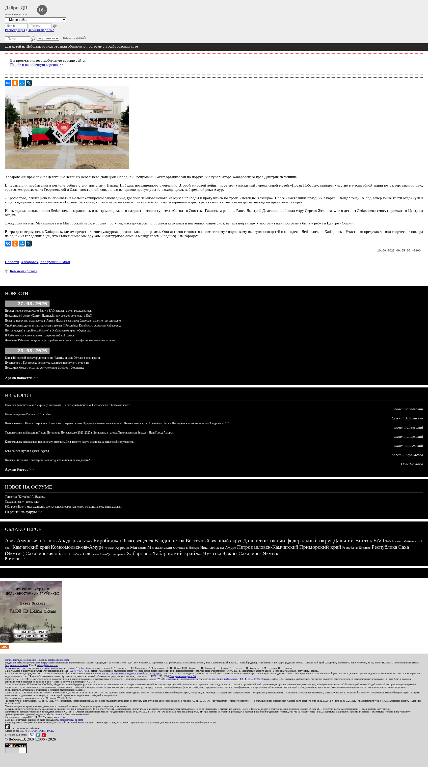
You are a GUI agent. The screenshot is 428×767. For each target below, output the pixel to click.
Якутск (270, 553)
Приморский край (320, 547)
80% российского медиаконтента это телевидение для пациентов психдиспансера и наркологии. (63, 506)
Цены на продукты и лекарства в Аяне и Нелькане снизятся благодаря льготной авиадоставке (63, 320)
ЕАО (378, 540)
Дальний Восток (352, 540)
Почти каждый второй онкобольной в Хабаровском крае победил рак (48, 330)
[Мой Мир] (22, 83)
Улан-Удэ (105, 554)
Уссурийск (118, 554)
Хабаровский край (55, 262)
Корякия (109, 547)
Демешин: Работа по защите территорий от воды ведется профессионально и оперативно (60, 340)
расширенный (74, 37)
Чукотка (212, 553)
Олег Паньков (412, 464)
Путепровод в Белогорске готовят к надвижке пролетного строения (47, 362)
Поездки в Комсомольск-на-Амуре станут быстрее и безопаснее (44, 367)
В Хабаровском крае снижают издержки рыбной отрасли (40, 335)
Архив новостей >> (21, 378)
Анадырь (68, 541)
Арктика (85, 541)
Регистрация (15, 30)
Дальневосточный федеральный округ (287, 540)
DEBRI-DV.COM (28, 730)
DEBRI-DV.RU (46, 730)
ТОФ (86, 554)
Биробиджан (108, 540)
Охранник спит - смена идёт (22, 501)
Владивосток (169, 540)
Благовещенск (138, 540)
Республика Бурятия (356, 547)
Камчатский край (31, 547)
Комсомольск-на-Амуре (77, 547)
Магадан (138, 547)
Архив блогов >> (19, 469)
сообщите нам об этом (71, 719)
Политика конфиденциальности (53, 659)
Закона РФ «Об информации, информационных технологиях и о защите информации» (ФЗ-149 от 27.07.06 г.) (206, 679)
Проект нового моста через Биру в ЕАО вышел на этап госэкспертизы (48, 310)
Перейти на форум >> (23, 512)
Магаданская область (167, 547)
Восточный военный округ (214, 540)
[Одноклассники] (15, 83)
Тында (95, 554)
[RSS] (4, 647)
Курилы (122, 547)
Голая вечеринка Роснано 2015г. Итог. (28, 414)
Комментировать (23, 271)
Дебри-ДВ (16, 7)
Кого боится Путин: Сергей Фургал (27, 451)
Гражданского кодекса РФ (182, 676)
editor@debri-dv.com (47, 665)
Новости (12, 262)
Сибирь (77, 554)
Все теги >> (15, 559)
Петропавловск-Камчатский (267, 547)
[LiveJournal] (29, 83)
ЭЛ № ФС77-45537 (80, 670)
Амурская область (37, 541)
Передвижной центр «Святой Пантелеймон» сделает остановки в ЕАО (48, 315)
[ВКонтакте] (8, 83)
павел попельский (408, 409)
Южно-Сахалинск (242, 553)
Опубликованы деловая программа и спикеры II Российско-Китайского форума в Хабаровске (63, 325)
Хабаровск (29, 262)
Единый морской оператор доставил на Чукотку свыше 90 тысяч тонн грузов (53, 357)
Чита (199, 554)
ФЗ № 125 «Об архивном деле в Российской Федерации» (131, 673)
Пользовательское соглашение (20, 659)
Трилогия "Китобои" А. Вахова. (25, 496)
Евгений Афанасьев (407, 418)
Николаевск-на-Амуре (218, 547)
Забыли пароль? (41, 30)
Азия (10, 541)
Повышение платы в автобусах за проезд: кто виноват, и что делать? (47, 460)
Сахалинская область (49, 553)
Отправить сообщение (16, 665)
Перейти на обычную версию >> (36, 65)
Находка (194, 547)
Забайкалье (393, 541)
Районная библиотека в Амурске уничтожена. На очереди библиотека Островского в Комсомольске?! (68, 405)
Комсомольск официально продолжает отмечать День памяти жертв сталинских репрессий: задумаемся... (70, 441)
